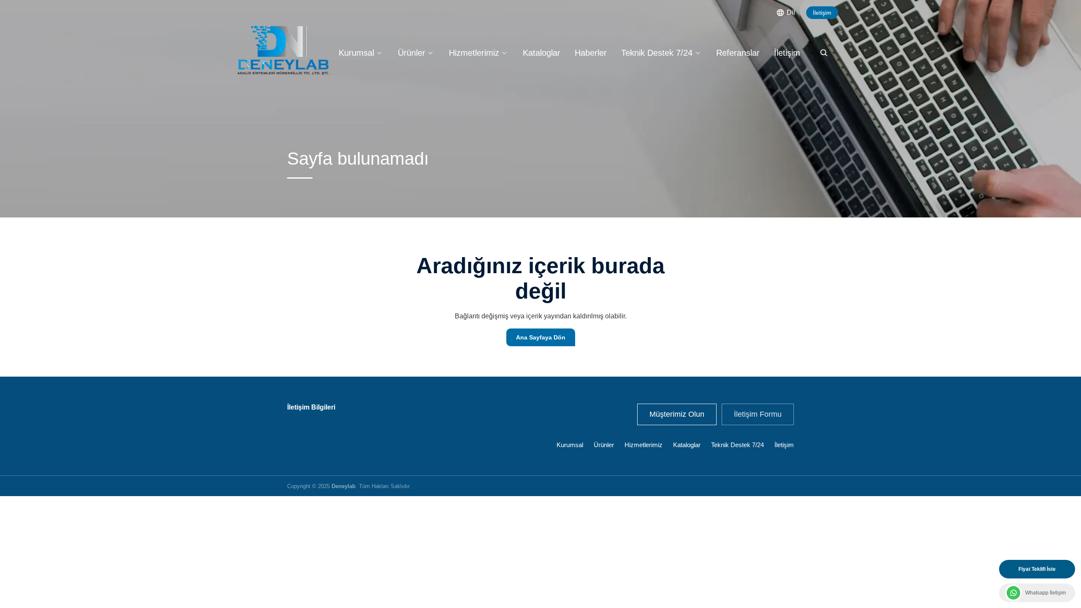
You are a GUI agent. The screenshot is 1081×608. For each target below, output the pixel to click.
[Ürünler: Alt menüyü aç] (430, 52)
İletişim (822, 12)
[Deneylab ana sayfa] (282, 50)
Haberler (591, 52)
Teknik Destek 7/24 (657, 52)
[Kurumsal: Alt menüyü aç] (379, 52)
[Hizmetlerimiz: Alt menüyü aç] (504, 52)
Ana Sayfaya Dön (540, 337)
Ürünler (411, 52)
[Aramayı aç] (824, 52)
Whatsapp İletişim (1045, 593)
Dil (791, 12)
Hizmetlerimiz (474, 52)
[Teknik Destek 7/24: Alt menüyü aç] (697, 52)
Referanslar (738, 52)
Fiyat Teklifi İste (1037, 569)
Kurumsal (356, 52)
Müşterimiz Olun (676, 414)
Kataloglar (541, 52)
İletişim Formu (758, 414)
